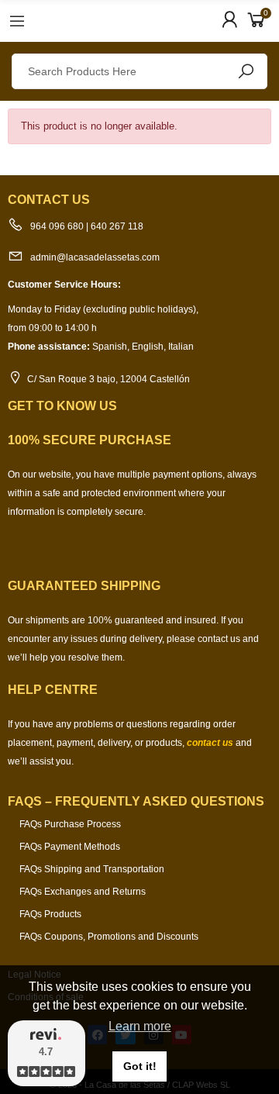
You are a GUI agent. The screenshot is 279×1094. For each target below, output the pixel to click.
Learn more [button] (139, 1026)
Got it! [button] (140, 1066)
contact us (210, 742)
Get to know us (62, 405)
